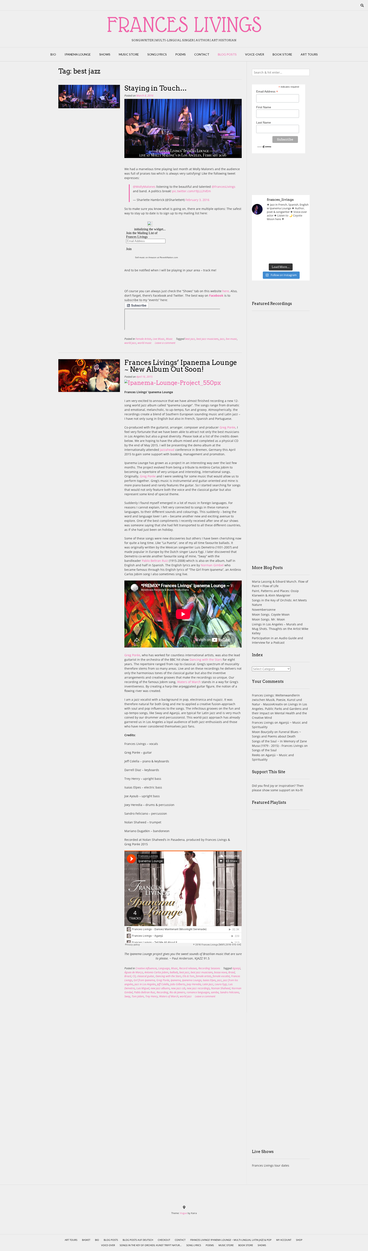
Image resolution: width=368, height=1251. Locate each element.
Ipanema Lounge (78, 54)
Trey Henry (151, 996)
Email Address (267, 92)
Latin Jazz (207, 984)
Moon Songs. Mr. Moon (268, 619)
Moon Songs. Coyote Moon (271, 614)
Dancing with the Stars (206, 660)
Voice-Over (254, 54)
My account (283, 1239)
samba (215, 992)
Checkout (164, 1239)
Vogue (183, 1213)
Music (169, 339)
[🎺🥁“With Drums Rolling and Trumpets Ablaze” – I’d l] (301, 255)
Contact (201, 54)
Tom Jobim (138, 996)
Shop (299, 1239)
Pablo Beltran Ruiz (155, 561)
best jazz (190, 339)
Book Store (282, 54)
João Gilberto (177, 984)
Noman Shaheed (220, 988)
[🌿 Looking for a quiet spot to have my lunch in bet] (261, 255)
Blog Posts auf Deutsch (138, 1239)
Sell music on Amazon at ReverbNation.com (156, 257)
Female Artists (143, 339)
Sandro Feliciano (229, 992)
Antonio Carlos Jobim (156, 972)
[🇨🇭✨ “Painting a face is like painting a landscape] (281, 231)
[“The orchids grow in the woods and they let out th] (281, 255)
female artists (203, 976)
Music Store (129, 54)
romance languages (198, 992)
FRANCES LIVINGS (184, 24)
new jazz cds (178, 988)
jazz (222, 339)
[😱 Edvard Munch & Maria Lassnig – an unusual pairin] (261, 231)
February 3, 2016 (197, 200)
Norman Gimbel (212, 565)
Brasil (231, 972)
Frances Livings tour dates (270, 1165)
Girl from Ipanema (144, 980)
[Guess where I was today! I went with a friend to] (301, 231)
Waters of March (189, 682)
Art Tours (309, 54)
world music (145, 343)
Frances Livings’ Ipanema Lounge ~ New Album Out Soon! (180, 365)
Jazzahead (167, 450)
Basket (86, 1239)
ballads (174, 972)
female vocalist (221, 976)
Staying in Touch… (155, 88)
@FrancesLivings (223, 187)
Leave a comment (165, 343)
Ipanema (176, 980)
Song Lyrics (157, 54)
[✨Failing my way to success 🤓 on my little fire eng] (301, 243)
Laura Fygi (221, 984)
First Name (263, 107)
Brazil (127, 976)
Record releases (188, 968)
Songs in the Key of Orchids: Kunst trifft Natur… (151, 1245)
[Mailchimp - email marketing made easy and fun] (264, 147)
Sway (127, 996)
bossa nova (220, 972)
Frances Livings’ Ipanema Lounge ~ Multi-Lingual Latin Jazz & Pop (231, 1239)
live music (231, 339)
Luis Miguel (142, 988)
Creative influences (146, 968)
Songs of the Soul (264, 750)
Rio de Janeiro (177, 992)
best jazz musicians (207, 339)
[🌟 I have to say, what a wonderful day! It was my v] (281, 243)
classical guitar (145, 976)
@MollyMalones (144, 187)
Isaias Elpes (209, 980)
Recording (162, 992)
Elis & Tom (188, 976)
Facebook (216, 295)
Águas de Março (133, 972)
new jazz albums (160, 988)
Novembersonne (264, 610)
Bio (53, 54)
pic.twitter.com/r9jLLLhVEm (191, 191)
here (225, 291)
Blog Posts (227, 54)
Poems (180, 54)
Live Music (159, 339)
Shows (104, 54)
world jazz (130, 343)
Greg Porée (227, 427)
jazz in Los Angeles (145, 984)
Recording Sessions (209, 968)
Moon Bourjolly (262, 732)
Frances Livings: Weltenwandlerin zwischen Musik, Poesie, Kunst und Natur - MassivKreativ (277, 699)
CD (134, 976)
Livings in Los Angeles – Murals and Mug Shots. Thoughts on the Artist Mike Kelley (280, 628)
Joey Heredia (194, 984)
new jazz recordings (198, 988)
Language (164, 968)
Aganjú (236, 968)
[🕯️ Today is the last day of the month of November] (261, 243)
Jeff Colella (163, 984)
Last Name (263, 122)
